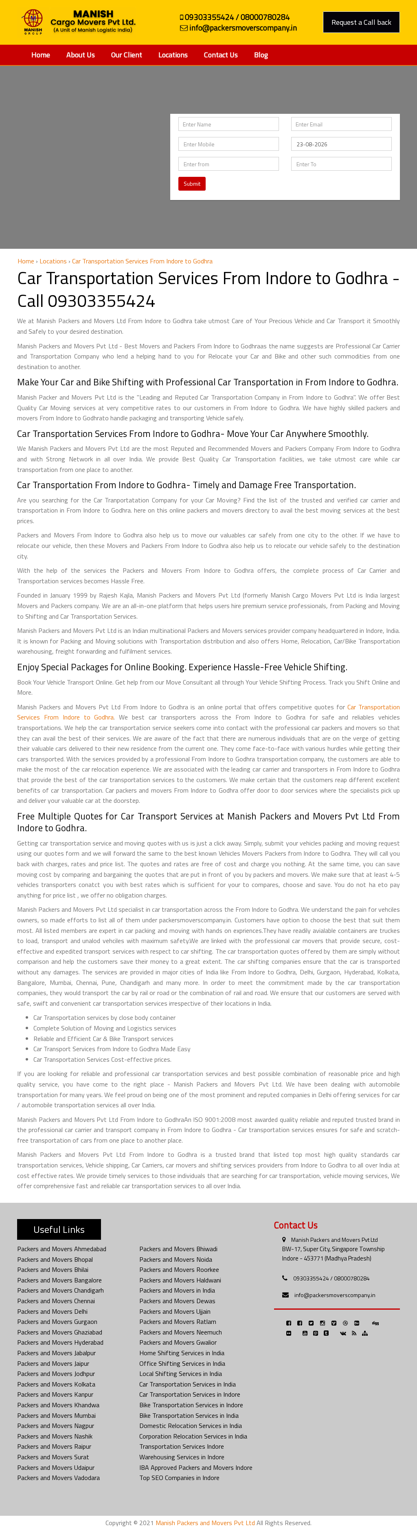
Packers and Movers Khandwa (58, 1405)
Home (40, 54)
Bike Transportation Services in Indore (191, 1405)
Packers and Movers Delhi (52, 1311)
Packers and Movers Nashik (54, 1436)
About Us (80, 54)
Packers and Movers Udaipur (55, 1467)
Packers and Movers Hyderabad (60, 1342)
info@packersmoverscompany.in (334, 1295)
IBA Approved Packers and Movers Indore (195, 1467)
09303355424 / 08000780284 (331, 1278)
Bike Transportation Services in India (189, 1415)
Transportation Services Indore (181, 1446)
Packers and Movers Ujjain (175, 1311)
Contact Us (221, 54)
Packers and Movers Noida (175, 1259)
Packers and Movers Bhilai (52, 1269)
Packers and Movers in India (177, 1290)
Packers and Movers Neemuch (180, 1332)
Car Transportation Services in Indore (189, 1394)
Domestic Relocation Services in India (190, 1425)
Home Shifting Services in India (181, 1353)
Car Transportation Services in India (187, 1384)
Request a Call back (361, 22)
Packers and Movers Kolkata (56, 1384)
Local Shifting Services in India (180, 1373)
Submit (192, 183)
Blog (261, 54)
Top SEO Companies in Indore (179, 1477)
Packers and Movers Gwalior (178, 1342)
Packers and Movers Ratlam (177, 1321)
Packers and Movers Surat (53, 1457)
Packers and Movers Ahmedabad (61, 1249)
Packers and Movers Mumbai (56, 1415)
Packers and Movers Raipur (54, 1446)
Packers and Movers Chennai (56, 1301)
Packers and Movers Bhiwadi (178, 1249)
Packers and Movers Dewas (177, 1301)
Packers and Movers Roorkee (179, 1269)
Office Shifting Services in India (182, 1363)
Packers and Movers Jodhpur (56, 1373)
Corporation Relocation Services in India (193, 1436)
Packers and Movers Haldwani (180, 1280)
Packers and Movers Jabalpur (56, 1353)
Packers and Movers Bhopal (55, 1259)
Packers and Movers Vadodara (58, 1477)
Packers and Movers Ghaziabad (59, 1332)
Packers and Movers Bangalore (59, 1280)
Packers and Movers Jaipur (53, 1363)
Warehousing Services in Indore (181, 1457)
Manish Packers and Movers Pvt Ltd (334, 1239)
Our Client (126, 54)
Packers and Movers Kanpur (55, 1394)
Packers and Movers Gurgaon (57, 1321)
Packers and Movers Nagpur (55, 1425)
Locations (173, 54)
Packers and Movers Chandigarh (60, 1290)
